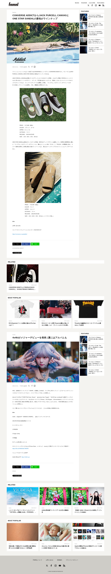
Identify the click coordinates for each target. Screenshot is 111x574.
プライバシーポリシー (72, 560)
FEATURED (100, 3)
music (13, 334)
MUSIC (77, 3)
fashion (14, 12)
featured (76, 507)
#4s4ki (14, 471)
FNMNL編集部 (23, 67)
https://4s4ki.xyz (25, 457)
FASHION (84, 3)
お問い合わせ (49, 560)
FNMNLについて (37, 560)
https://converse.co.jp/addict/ (19, 234)
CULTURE (92, 3)
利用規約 (59, 560)
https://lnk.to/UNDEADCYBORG (20, 448)
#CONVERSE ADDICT (18, 248)
